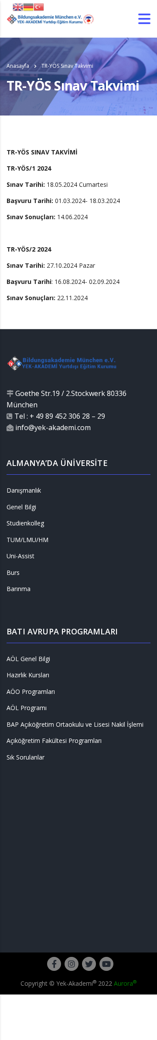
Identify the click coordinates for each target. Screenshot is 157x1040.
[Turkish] (39, 6)
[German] (28, 6)
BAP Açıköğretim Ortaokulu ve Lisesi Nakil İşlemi (75, 724)
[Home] (50, 18)
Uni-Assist (20, 556)
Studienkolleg (25, 523)
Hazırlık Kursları (28, 675)
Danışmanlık (24, 490)
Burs (13, 573)
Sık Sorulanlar (25, 757)
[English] (18, 6)
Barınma (19, 589)
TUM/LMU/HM (27, 540)
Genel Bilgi (21, 507)
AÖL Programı (27, 708)
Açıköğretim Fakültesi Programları (54, 741)
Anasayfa (18, 66)
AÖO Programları (31, 692)
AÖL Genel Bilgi (28, 659)
